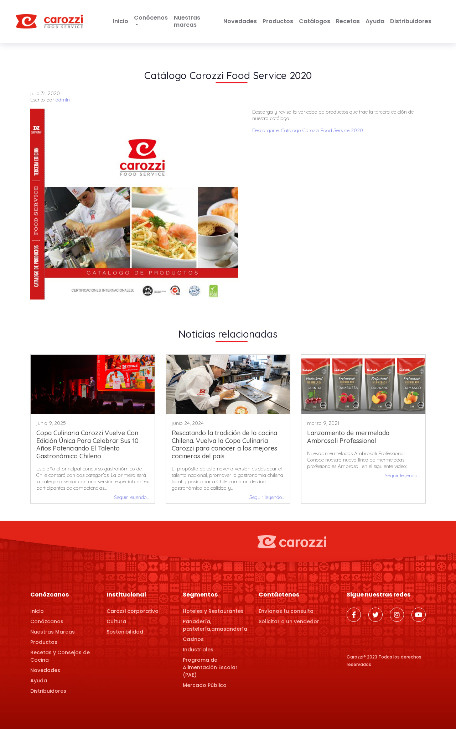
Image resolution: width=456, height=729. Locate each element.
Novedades (240, 21)
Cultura (116, 621)
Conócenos (151, 18)
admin (63, 100)
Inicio (120, 21)
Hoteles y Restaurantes (213, 611)
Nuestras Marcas (52, 631)
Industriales (198, 649)
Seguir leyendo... (131, 497)
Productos (278, 21)
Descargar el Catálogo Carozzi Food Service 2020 (307, 130)
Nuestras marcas (187, 21)
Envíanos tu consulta (286, 611)
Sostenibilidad (125, 631)
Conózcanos (46, 621)
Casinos (193, 639)
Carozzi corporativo (133, 611)
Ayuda (375, 21)
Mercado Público (205, 685)
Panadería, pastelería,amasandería (215, 625)
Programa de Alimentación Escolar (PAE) (210, 667)
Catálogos (314, 21)
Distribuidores (410, 21)
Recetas (348, 21)
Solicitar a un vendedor (289, 621)
